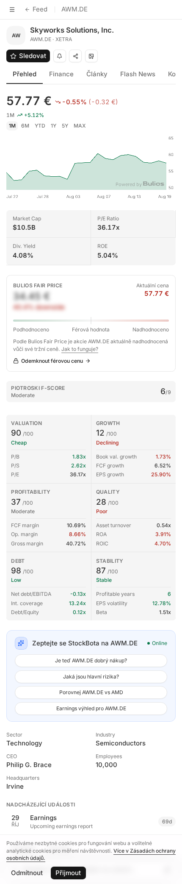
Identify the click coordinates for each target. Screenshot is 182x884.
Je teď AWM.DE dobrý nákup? (91, 660)
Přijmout (68, 873)
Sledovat (32, 56)
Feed (40, 9)
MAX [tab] (80, 125)
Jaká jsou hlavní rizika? (91, 676)
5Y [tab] (65, 125)
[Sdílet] (75, 56)
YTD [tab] (40, 125)
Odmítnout (27, 873)
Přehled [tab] (24, 74)
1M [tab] (12, 125)
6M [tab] (25, 125)
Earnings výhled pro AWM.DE (91, 708)
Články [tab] (97, 74)
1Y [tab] (53, 125)
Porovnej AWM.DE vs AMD (91, 692)
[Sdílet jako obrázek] (91, 56)
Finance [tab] (61, 74)
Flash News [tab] (137, 74)
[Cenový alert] (59, 56)
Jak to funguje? (79, 349)
